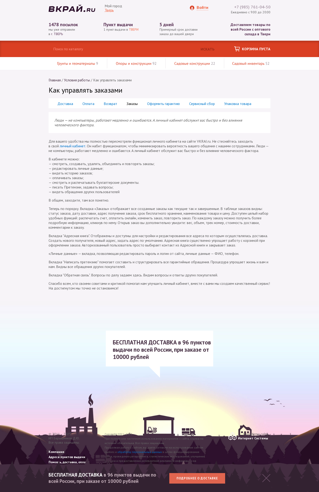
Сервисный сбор (202, 103)
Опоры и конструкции (136, 63)
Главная (55, 80)
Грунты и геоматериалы (77, 63)
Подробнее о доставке (197, 478)
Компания (56, 452)
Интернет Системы (253, 438)
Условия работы (77, 80)
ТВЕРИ (133, 29)
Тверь (109, 10)
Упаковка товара (237, 103)
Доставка (65, 103)
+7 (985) (252, 7)
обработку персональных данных (139, 452)
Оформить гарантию (163, 103)
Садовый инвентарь (250, 63)
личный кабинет (72, 146)
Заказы (132, 103)
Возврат (110, 103)
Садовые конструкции (194, 63)
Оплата (88, 103)
